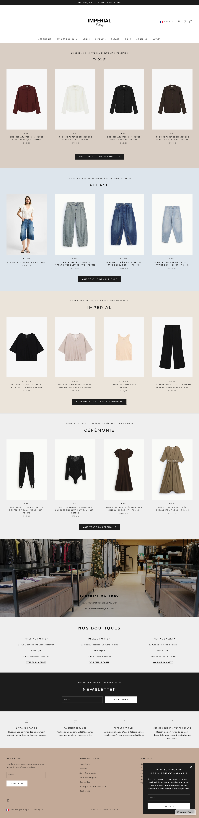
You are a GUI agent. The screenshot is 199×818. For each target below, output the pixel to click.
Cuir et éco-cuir (67, 39)
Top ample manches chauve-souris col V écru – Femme (75, 386)
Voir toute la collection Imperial (99, 401)
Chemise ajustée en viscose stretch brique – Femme (26, 138)
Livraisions (84, 764)
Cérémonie (44, 39)
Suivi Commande (87, 773)
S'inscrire (168, 806)
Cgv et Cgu (84, 782)
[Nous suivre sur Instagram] (7, 800)
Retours (83, 768)
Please (115, 39)
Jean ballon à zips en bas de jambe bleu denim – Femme (123, 263)
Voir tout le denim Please (99, 279)
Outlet (156, 39)
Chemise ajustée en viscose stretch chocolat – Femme (172, 138)
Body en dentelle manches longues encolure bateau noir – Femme (75, 510)
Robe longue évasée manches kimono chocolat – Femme (124, 508)
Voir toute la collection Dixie (99, 157)
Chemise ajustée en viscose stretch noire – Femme (124, 138)
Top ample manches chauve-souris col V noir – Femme (26, 386)
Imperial (100, 39)
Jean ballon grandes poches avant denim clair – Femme (172, 263)
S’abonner (121, 699)
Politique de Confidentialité (93, 786)
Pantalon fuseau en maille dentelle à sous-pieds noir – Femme (26, 510)
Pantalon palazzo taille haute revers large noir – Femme (172, 386)
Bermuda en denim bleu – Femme (26, 262)
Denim (86, 39)
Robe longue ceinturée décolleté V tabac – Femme (172, 508)
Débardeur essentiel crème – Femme (124, 386)
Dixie (128, 39)
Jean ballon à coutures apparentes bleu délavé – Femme (75, 263)
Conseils (141, 39)
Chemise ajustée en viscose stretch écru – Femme (75, 138)
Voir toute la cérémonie (99, 527)
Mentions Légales (88, 777)
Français (39, 810)
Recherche (84, 791)
